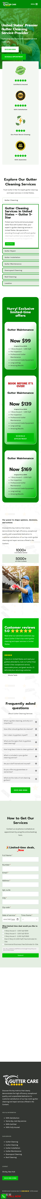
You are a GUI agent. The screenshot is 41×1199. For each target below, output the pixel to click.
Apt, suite (6, 890)
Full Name (7, 855)
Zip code (6, 907)
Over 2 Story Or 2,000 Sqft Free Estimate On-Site (20, 940)
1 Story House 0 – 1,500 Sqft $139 (16, 934)
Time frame (26, 915)
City (4, 898)
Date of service (9, 915)
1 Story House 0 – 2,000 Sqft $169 (16, 936)
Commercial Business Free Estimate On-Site (21, 944)
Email (5, 873)
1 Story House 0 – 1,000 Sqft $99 (16, 931)
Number (6, 865)
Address (6, 880)
